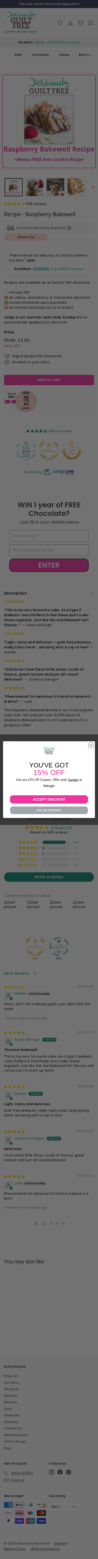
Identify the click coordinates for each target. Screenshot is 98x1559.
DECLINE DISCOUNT (49, 810)
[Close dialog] (91, 745)
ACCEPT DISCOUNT (49, 799)
